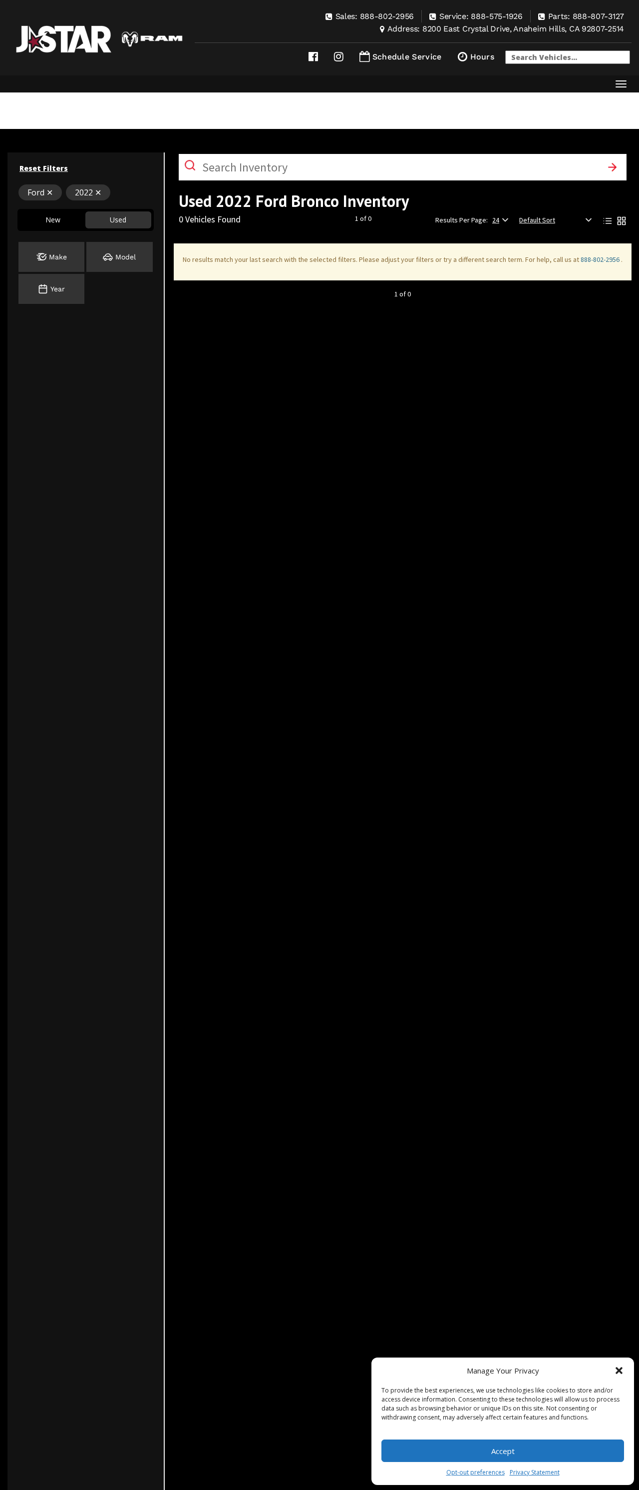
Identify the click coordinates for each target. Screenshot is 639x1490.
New (52, 219)
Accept (503, 1451)
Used (118, 219)
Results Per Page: (461, 219)
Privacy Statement (535, 1472)
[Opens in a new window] (313, 56)
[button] (619, 1371)
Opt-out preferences (475, 1472)
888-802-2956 (601, 259)
